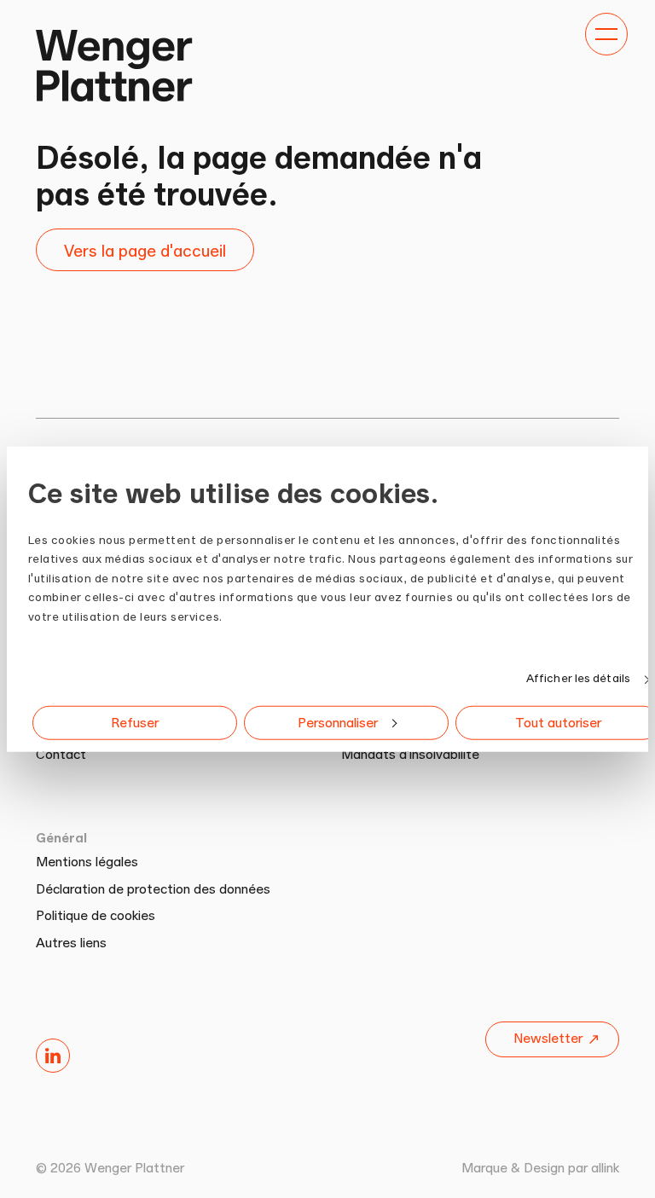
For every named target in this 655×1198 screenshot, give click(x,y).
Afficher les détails (578, 678)
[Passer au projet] (114, 65)
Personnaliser (338, 723)
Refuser (135, 723)
